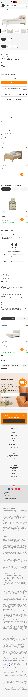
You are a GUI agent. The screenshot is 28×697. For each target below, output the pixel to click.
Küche (14, 440)
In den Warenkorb (14, 82)
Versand (8, 66)
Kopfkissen (24, 189)
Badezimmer (14, 435)
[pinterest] (12, 489)
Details (7, 122)
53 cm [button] (9, 39)
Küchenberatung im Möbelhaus (14, 456)
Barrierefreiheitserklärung (10, 498)
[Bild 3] (17, 31)
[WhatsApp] (17, 94)
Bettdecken (15, 189)
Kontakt (14, 470)
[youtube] (19, 489)
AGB (5, 493)
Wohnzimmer (14, 430)
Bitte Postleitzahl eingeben (8, 74)
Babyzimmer (14, 434)
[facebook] (9, 489)
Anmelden (23, 394)
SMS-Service (14, 452)
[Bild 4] (23, 31)
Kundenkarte (14, 449)
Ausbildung (14, 478)
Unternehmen (14, 474)
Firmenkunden (14, 458)
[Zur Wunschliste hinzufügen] (26, 52)
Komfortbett (4, 146)
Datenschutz (7, 495)
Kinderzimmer (14, 437)
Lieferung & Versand (10, 130)
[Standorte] (22, 2)
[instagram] (16, 489)
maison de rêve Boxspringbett (8, 323)
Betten (3, 360)
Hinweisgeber (7, 496)
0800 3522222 (11, 102)
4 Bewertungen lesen (15, 59)
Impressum (6, 492)
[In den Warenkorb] (22, 174)
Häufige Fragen (14, 465)
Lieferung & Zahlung (14, 471)
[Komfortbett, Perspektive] (14, 20)
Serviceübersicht (14, 447)
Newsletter (14, 453)
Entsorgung (14, 468)
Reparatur (14, 473)
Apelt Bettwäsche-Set (6, 194)
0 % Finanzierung (9, 134)
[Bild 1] (3, 31)
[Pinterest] (23, 94)
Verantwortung (9, 126)
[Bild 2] (10, 31)
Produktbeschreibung (6, 111)
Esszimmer (14, 438)
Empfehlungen (16, 111)
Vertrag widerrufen (14, 467)
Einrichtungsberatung (14, 455)
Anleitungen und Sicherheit (12, 137)
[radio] (14, 254)
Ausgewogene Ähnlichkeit (8, 318)
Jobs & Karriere (14, 476)
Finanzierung (14, 450)
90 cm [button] (10, 46)
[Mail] (26, 94)
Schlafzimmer (14, 432)
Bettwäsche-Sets (6, 189)
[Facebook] (20, 94)
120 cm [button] (15, 46)
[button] (3, 2)
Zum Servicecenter (14, 421)
